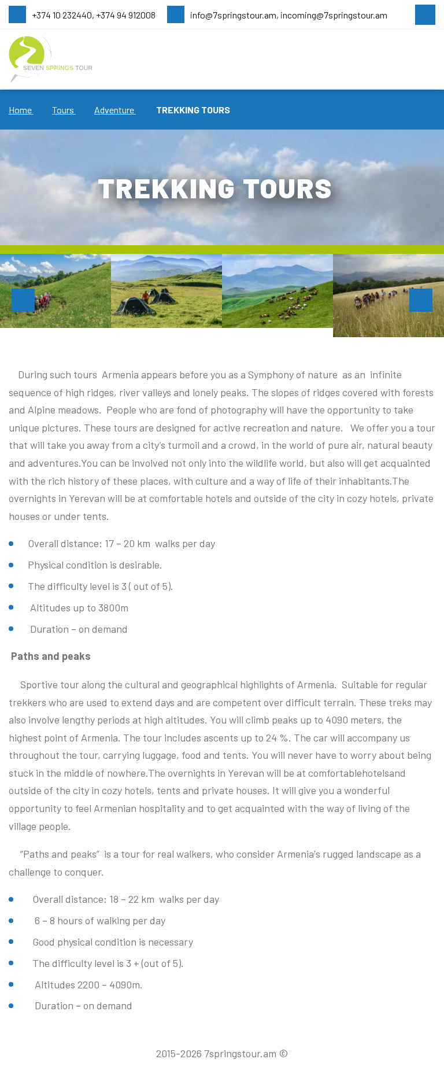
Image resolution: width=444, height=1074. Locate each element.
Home (21, 109)
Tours (64, 109)
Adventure (115, 109)
